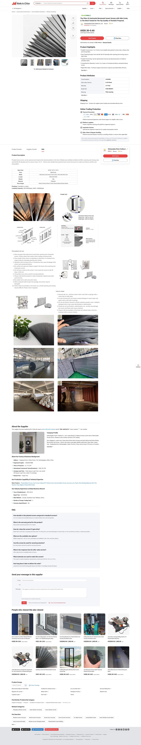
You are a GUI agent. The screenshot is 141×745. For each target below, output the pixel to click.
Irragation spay (16, 694)
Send (24, 603)
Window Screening (51, 12)
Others (72, 694)
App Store (16, 729)
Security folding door (105, 688)
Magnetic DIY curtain (17, 691)
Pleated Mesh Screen (26, 483)
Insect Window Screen (50, 709)
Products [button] (38, 3)
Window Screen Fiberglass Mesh (37, 721)
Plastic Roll (78, 483)
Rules (128, 8)
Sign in (127, 4)
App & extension (109, 8)
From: (19, 580)
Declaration (87, 739)
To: (20, 585)
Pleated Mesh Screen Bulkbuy (55, 721)
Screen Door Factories (49, 717)
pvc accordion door (75, 688)
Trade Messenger (37, 729)
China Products (45, 734)
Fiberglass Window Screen (19, 709)
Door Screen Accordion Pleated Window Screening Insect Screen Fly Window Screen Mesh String (22, 638)
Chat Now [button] (118, 38)
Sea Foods (36, 483)
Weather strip (103, 691)
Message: (18, 589)
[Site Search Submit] (92, 3)
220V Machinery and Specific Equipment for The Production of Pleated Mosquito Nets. (22, 671)
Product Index (98, 734)
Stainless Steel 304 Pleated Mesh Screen (46, 669)
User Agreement (79, 739)
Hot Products (37, 734)
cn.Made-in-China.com (86, 736)
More (13, 724)
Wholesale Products (70, 734)
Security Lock (70, 483)
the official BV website (49, 429)
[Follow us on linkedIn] (128, 729)
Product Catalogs (34, 685)
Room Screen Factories (64, 717)
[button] (88, 3)
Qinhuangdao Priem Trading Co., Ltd (93, 23)
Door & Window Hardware (38, 12)
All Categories (17, 8)
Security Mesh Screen (60, 483)
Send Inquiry (92, 38)
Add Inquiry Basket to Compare (45, 69)
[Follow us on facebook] (116, 729)
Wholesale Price (80, 734)
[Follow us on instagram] (121, 729)
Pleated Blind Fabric (29, 485)
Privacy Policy (95, 739)
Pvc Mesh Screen (78, 717)
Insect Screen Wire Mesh (19, 721)
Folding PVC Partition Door (46, 483)
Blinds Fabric (44, 691)
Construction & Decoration (23, 12)
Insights (105, 734)
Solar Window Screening (36, 709)
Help (100, 8)
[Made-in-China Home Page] (21, 3)
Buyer (91, 8)
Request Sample (107, 42)
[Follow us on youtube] (124, 729)
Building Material (86, 483)
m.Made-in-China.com (74, 736)
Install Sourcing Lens (52, 729)
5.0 (110, 151)
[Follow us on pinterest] (126, 729)
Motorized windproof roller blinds (20, 688)
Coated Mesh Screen (91, 717)
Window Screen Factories (19, 717)
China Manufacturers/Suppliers (57, 734)
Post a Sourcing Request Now (57, 603)
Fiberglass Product (75, 691)
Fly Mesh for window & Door (48, 688)
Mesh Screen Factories (35, 717)
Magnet (22, 485)
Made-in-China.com (63, 736)
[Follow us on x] (119, 729)
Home (13, 12)
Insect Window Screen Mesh (106, 717)
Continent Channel (89, 734)
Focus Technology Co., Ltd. (59, 739)
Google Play (26, 729)
